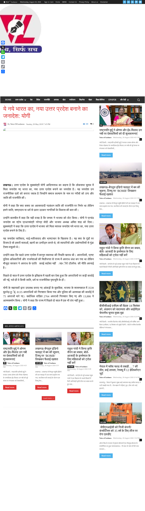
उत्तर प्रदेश (39, 363)
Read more (9, 387)
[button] (138, 99)
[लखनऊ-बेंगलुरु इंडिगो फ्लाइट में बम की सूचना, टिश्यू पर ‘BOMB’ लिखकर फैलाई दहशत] (48, 338)
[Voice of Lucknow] (5, 124)
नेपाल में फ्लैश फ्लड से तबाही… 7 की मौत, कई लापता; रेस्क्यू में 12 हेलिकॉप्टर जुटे (120, 370)
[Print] (3, 61)
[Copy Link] (3, 66)
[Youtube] (140, 2)
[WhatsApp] (3, 52)
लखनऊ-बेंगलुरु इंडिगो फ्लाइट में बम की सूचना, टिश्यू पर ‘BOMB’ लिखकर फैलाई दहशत (47, 354)
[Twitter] (132, 2)
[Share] (3, 71)
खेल (101, 301)
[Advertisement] (72, 74)
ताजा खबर (70, 366)
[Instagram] (128, 2)
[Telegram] (3, 57)
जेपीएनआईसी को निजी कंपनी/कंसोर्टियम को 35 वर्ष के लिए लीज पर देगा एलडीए (118, 431)
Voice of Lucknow (17, 124)
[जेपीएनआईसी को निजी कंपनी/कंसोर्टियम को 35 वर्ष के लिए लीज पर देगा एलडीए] (120, 413)
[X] (3, 47)
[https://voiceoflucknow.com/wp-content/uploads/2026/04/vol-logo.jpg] (17, 28)
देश (5, 363)
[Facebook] (124, 2)
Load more (47, 398)
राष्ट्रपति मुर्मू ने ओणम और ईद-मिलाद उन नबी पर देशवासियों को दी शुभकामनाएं (15, 354)
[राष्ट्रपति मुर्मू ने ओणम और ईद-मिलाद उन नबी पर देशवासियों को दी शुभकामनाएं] (16, 338)
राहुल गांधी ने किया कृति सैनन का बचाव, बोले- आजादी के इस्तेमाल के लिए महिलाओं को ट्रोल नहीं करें (79, 355)
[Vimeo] (136, 2)
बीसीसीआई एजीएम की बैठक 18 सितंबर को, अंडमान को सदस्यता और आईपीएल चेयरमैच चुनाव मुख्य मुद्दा (119, 309)
